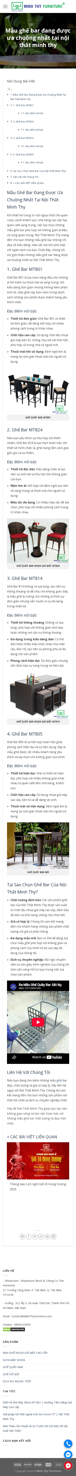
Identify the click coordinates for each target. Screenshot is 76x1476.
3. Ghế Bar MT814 (23, 138)
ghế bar (61, 1080)
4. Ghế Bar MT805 (23, 154)
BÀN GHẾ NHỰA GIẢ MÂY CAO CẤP (25, 1352)
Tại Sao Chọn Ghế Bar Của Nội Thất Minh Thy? (39, 171)
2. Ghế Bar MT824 (23, 121)
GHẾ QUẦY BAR (13, 1367)
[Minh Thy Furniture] (38, 6)
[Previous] (11, 1185)
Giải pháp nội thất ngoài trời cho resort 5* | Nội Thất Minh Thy (36, 1416)
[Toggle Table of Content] (10, 90)
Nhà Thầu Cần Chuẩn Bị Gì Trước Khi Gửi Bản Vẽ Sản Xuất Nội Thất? (35, 1428)
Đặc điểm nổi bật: (34, 113)
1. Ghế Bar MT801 (23, 105)
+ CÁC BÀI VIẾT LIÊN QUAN (28, 183)
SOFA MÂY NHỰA (14, 1360)
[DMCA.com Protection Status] (14, 1329)
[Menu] (5, 6)
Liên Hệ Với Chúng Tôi (25, 177)
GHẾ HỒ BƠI (11, 1374)
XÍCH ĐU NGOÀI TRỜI (17, 1381)
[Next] (65, 1185)
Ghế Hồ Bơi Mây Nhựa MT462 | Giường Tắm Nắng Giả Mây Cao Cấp (37, 1404)
